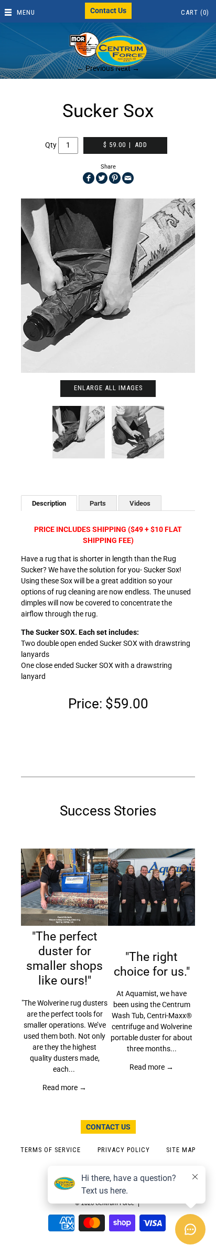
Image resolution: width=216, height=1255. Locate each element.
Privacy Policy (124, 1150)
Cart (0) (195, 12)
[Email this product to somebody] (128, 178)
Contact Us (108, 10)
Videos (139, 503)
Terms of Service (50, 1150)
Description (49, 503)
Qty (51, 144)
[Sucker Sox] (108, 285)
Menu (26, 12)
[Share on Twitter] (101, 178)
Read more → (64, 1087)
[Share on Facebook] (88, 178)
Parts (98, 503)
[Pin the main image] (115, 178)
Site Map (181, 1150)
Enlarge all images (108, 388)
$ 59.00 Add (125, 145)
